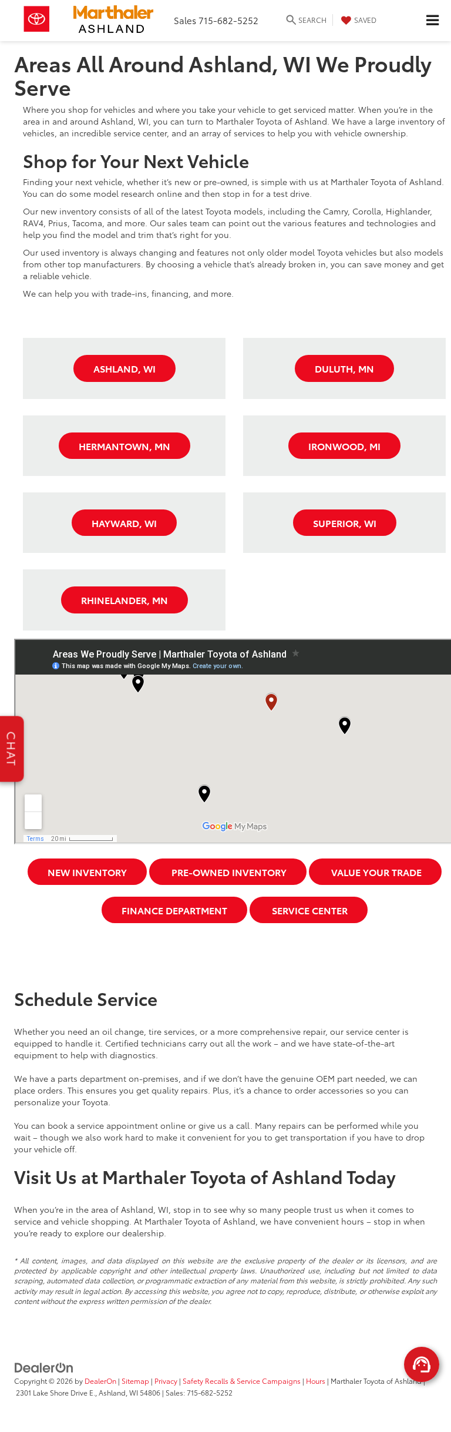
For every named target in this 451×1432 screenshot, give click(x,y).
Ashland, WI (124, 368)
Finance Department (174, 910)
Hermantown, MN (124, 445)
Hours (315, 1381)
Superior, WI (344, 522)
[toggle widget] (421, 1364)
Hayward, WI (124, 522)
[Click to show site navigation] (432, 20)
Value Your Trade (375, 871)
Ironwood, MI (344, 445)
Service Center (309, 910)
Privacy (165, 1381)
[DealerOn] (44, 1367)
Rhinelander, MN (124, 599)
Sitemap (135, 1381)
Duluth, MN (344, 368)
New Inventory (87, 871)
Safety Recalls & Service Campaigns (242, 1381)
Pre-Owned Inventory (228, 871)
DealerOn (100, 1381)
